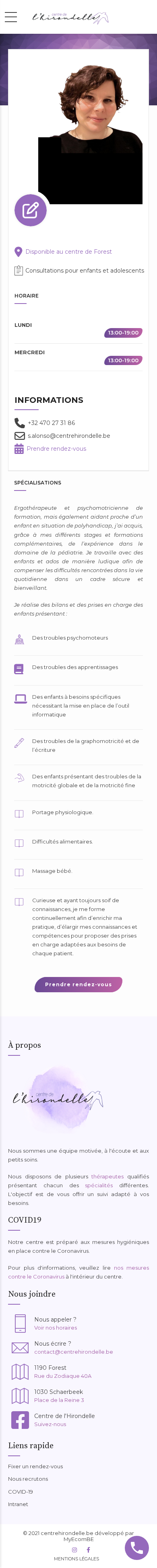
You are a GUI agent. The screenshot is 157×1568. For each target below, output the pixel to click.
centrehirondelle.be (67, 1533)
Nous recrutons (28, 1479)
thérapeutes (107, 1176)
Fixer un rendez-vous (35, 1466)
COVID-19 (20, 1491)
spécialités (99, 1185)
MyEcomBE (79, 1539)
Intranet (18, 1504)
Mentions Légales (76, 1559)
